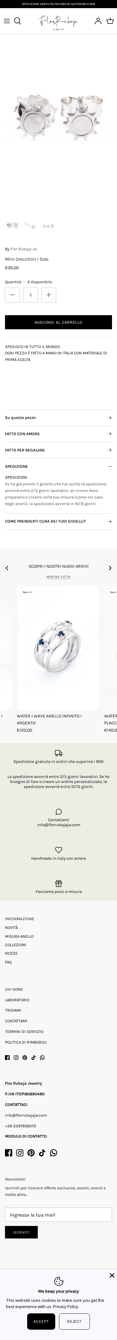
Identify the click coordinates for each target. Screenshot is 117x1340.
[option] (58, 122)
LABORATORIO (17, 1000)
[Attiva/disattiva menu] (7, 21)
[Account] (96, 21)
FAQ (8, 962)
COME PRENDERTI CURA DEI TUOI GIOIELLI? (45, 521)
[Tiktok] (33, 1057)
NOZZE (11, 953)
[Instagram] (16, 1057)
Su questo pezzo (20, 417)
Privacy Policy (65, 1306)
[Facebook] (7, 1057)
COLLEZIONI (15, 944)
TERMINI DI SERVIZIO (24, 1031)
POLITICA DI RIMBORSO (25, 1042)
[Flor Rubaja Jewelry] (58, 21)
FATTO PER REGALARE (25, 450)
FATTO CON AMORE (22, 433)
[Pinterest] (24, 1057)
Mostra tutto (58, 576)
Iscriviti (21, 1232)
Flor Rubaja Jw (23, 249)
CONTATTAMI (16, 1021)
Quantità (28, 281)
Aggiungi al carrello (59, 322)
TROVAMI (13, 1010)
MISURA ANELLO (19, 936)
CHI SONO (14, 989)
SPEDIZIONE (16, 466)
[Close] (111, 1275)
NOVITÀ (11, 927)
